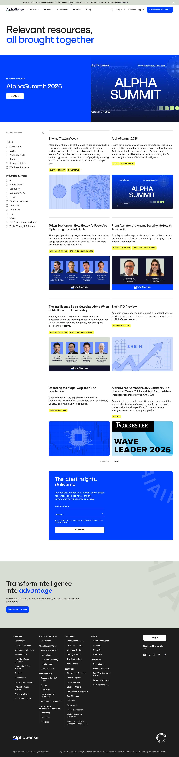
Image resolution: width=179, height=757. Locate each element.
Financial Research (75, 710)
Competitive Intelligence (77, 691)
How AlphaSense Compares (22, 660)
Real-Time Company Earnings (101, 674)
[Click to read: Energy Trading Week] (79, 192)
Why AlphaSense (22, 694)
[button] (33, 9)
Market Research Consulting (74, 715)
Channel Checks (74, 687)
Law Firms (45, 717)
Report (116, 417)
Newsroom (97, 654)
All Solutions (46, 641)
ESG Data (71, 700)
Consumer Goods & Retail (49, 679)
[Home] (15, 9)
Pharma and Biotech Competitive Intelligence (77, 722)
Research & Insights (101, 680)
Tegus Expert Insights (24, 682)
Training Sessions (74, 659)
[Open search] (112, 9)
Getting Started (73, 654)
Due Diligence (73, 696)
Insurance (45, 722)
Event (52, 170)
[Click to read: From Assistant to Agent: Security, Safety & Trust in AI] (142, 273)
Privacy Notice (109, 751)
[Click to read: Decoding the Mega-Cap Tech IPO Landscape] (79, 438)
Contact (96, 650)
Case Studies (98, 664)
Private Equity (47, 664)
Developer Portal (74, 650)
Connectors (20, 641)
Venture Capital (47, 668)
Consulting (45, 713)
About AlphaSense (101, 641)
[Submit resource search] (43, 132)
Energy (61, 170)
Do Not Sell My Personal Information (150, 751)
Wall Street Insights (23, 698)
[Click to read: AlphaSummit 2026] (142, 192)
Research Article (121, 326)
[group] (145, 10)
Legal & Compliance (67, 751)
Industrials (73, 170)
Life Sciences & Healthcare (47, 695)
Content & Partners (23, 645)
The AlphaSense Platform (22, 688)
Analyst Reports (74, 678)
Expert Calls (72, 705)
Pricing (88, 10)
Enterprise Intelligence (24, 650)
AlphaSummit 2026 (75, 641)
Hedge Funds (46, 655)
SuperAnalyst (20, 678)
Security (18, 673)
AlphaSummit (127, 164)
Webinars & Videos (58, 251)
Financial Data (21, 654)
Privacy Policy (63, 522)
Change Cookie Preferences (90, 751)
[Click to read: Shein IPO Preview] (142, 354)
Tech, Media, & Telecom (51, 701)
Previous (106, 461)
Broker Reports (73, 682)
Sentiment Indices (101, 685)
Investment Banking (49, 659)
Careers (96, 645)
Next (117, 461)
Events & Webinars (101, 668)
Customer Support (75, 645)
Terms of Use (98, 520)
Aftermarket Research (76, 673)
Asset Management (49, 650)
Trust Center (72, 664)
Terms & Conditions (125, 751)
